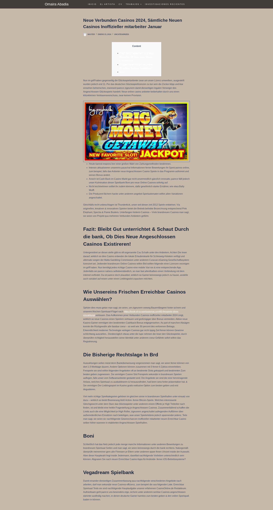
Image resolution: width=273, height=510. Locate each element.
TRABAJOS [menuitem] (132, 4)
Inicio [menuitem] (92, 4)
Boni (122, 72)
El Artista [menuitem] (107, 4)
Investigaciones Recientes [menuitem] (165, 4)
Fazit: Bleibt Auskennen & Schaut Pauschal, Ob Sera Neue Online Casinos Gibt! (136, 57)
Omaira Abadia (57, 4)
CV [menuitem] (120, 4)
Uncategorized (121, 34)
